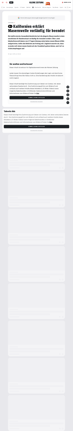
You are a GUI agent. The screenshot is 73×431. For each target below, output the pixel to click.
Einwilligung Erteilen (36, 97)
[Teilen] (67, 98)
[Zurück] (2, 7)
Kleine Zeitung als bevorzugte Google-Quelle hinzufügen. (37, 18)
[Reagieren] (67, 87)
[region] (36, 7)
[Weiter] (67, 7)
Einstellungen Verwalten (36, 101)
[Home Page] (36, 2)
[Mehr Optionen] (67, 102)
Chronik (11, 22)
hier (37, 93)
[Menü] (2, 2)
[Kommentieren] (67, 91)
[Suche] (6, 2)
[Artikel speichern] (67, 94)
